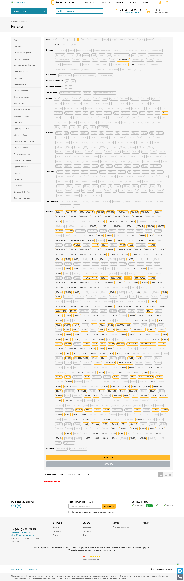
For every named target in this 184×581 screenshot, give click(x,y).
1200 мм (72, 138)
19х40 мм (119, 301)
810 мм (77, 166)
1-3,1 (157, 113)
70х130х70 (107, 419)
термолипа (60, 69)
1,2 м (163, 108)
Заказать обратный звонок (22, 532)
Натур (113, 40)
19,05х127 (68, 297)
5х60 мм (105, 405)
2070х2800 (84, 311)
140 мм (59, 142)
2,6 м (156, 118)
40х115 (132, 367)
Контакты (57, 531)
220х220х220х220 (123, 325)
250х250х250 (122, 330)
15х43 (75, 268)
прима (122, 40)
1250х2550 (92, 231)
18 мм (77, 147)
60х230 (146, 410)
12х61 (74, 235)
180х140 (128, 278)
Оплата (56, 527)
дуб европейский (121, 55)
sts (62, 201)
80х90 (121, 433)
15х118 (93, 259)
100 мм (74, 133)
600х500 (59, 410)
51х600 (135, 400)
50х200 (122, 391)
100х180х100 (61, 217)
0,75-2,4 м (109, 108)
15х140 (139, 259)
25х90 (148, 334)
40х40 (145, 372)
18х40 (112, 292)
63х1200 (93, 415)
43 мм (149, 156)
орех (58, 64)
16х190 (140, 273)
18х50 (138, 292)
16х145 (94, 273)
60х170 (128, 410)
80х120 (143, 429)
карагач (142, 55)
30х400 (93, 353)
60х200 (137, 410)
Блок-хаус (18, 122)
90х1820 (68, 438)
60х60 (67, 415)
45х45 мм (143, 382)
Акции (55, 535)
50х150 (59, 391)
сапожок (159, 201)
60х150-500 (117, 410)
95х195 (161, 438)
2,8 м (57, 122)
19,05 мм (130, 177)
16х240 (59, 278)
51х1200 (78, 400)
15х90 (151, 268)
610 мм (104, 161)
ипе (133, 55)
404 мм (132, 156)
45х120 (159, 377)
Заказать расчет (65, 2)
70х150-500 (128, 419)
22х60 (152, 325)
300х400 (162, 344)
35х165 (113, 358)
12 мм (144, 133)
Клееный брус (20, 84)
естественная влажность (84, 75)
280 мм (163, 152)
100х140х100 (122, 212)
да (67, 81)
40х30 (128, 372)
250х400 (162, 330)
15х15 (148, 259)
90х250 (96, 438)
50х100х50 (115, 386)
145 (67, 142)
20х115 (59, 316)
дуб (109, 55)
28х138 (59, 344)
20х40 (85, 320)
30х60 (110, 353)
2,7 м (163, 118)
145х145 (151, 240)
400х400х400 (110, 363)
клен (95, 60)
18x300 (115, 287)
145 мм (75, 142)
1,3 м (78, 113)
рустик (131, 40)
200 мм (59, 152)
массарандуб (138, 60)
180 (85, 147)
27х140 (76, 339)
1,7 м (135, 113)
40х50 (67, 377)
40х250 (119, 372)
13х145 (109, 235)
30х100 (82, 349)
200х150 (73, 306)
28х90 (111, 344)
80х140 (152, 429)
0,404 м (58, 103)
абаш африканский (102, 50)
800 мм (68, 166)
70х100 (66, 419)
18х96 (58, 297)
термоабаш (142, 64)
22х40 (136, 325)
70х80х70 (114, 424)
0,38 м (96, 99)
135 (139, 138)
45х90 (58, 386)
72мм (130, 191)
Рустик (141, 40)
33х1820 (146, 353)
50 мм (58, 161)
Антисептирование (121, 527)
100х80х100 (137, 217)
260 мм (136, 152)
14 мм (160, 172)
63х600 (140, 415)
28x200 (110, 339)
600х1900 (127, 405)
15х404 (59, 268)
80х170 (59, 433)
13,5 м (57, 118)
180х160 (73, 283)
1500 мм (119, 142)
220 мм (89, 152)
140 (165, 138)
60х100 (79, 410)
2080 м (73, 122)
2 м (69, 118)
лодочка (106, 201)
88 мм (59, 195)
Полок (17, 173)
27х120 (67, 339)
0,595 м (106, 103)
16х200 (149, 273)
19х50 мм (130, 301)
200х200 (97, 306)
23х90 (75, 330)
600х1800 (115, 405)
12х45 (66, 235)
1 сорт (66, 40)
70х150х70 (140, 419)
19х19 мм (87, 301)
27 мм (144, 152)
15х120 (102, 259)
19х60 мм (142, 301)
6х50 (58, 419)
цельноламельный (78, 449)
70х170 (151, 419)
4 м (159, 122)
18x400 (125, 287)
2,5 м (133, 118)
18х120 (161, 287)
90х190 (78, 438)
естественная (65, 75)
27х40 (93, 339)
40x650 (95, 367)
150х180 (138, 250)
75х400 (96, 429)
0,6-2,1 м (154, 103)
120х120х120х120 (116, 226)
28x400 (128, 339)
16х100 (67, 273)
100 (66, 133)
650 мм (122, 161)
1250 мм (103, 138)
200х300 (162, 306)
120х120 (103, 226)
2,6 (149, 118)
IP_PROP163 (156, 166)
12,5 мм (112, 172)
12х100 (103, 231)
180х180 (97, 283)
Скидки (17, 40)
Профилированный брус (25, 141)
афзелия (144, 50)
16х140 (85, 273)
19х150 (77, 301)
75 (137, 191)
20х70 (128, 320)
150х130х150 (85, 250)
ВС (89, 40)
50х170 (92, 391)
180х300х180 (95, 287)
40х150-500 (60, 372)
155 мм (140, 142)
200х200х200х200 (124, 306)
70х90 (124, 424)
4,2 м (57, 127)
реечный (137, 201)
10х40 (83, 221)
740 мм (156, 161)
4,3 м (65, 127)
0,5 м (86, 103)
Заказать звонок (130, 12)
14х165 (114, 245)
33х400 (165, 353)
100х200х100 (85, 217)
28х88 (103, 344)
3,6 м (132, 122)
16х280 (77, 278)
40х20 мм (91, 372)
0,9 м (127, 108)
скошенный (65, 206)
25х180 (104, 334)
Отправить (109, 506)
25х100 (59, 334)
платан (106, 64)
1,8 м (142, 113)
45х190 (88, 382)
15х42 (67, 268)
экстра (56, 44)
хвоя (129, 69)
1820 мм (103, 147)
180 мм (93, 147)
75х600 (105, 429)
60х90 (84, 415)
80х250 (86, 433)
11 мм (93, 133)
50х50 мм (106, 396)
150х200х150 (61, 254)
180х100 (104, 278)
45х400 (125, 382)
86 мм (95, 166)
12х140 (130, 231)
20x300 (104, 311)
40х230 (110, 372)
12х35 (58, 235)
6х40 (163, 415)
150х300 (83, 254)
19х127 (154, 297)
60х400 (59, 415)
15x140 (59, 259)
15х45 (84, 268)
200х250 (138, 306)
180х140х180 (140, 278)
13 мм (122, 138)
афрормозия (157, 50)
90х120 (139, 433)
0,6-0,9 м (123, 103)
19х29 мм (108, 301)
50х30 (161, 391)
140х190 (100, 240)
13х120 (100, 235)
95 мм (136, 166)
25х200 (123, 334)
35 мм (95, 156)
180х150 (152, 278)
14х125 (86, 245)
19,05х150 (80, 297)
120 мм (160, 133)
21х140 (76, 325)
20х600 (119, 320)
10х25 (58, 221)
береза (70, 55)
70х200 (160, 419)
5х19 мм (155, 400)
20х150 (114, 316)
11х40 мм (60, 226)
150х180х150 (150, 250)
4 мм (103, 186)
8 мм (152, 191)
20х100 (149, 311)
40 (110, 186)
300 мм (76, 156)
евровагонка (72, 201)
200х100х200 (61, 306)
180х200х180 (133, 283)
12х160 (149, 231)
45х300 (115, 382)
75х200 (69, 429)
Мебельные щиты (22, 110)
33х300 (156, 353)
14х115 (68, 245)
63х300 (122, 415)
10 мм (58, 133)
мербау (150, 60)
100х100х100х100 (87, 212)
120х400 (69, 231)
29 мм (58, 156)
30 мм (67, 156)
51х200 (98, 400)
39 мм (95, 186)
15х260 (114, 264)
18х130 (59, 292)
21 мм (75, 181)
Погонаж (18, 179)
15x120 (159, 254)
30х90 (127, 353)
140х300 (131, 240)
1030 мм (84, 133)
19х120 (133, 297)
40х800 (124, 377)
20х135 (86, 316)
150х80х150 (113, 254)
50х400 (87, 396)
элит (74, 44)
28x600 (137, 339)
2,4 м (111, 118)
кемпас (76, 60)
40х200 (101, 372)
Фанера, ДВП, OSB (22, 192)
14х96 (130, 245)
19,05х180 (91, 297)
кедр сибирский (62, 60)
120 (151, 133)
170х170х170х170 (90, 278)
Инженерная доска (22, 53)
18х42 (129, 292)
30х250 (59, 353)
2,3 (97, 118)
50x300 (84, 386)
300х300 (120, 344)
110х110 (100, 221)
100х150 (134, 212)
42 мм (141, 156)
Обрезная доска (21, 148)
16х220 (158, 273)
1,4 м (86, 113)
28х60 (95, 344)
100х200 (73, 217)
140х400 (141, 240)
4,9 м (72, 127)
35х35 (130, 358)
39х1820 (158, 358)
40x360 (68, 367)
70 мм (137, 161)
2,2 (83, 118)
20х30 (67, 320)
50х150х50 (82, 391)
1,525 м (108, 113)
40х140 (150, 367)
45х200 (97, 382)
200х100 (152, 301)
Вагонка (17, 46)
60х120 (88, 410)
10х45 (91, 221)
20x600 (122, 311)
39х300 (59, 363)
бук (78, 55)
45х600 (161, 382)
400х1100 (87, 363)
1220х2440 (80, 231)
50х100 (105, 386)
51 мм (68, 191)
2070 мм (69, 152)
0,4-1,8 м (145, 99)
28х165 (77, 344)
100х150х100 (146, 212)
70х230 (59, 424)
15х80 (143, 268)
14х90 (122, 245)
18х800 (156, 292)
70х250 (68, 424)
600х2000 (138, 405)
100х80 (126, 217)
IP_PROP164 (96, 195)
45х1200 (59, 382)
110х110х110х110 (128, 221)
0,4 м (105, 99)
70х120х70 (86, 419)
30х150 (110, 349)
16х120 (76, 273)
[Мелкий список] (170, 474)
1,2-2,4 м (68, 113)
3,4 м (117, 122)
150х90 (125, 254)
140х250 (120, 240)
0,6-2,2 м (58, 108)
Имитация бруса (21, 72)
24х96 (101, 330)
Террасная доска (21, 97)
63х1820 (103, 415)
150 (92, 142)
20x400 (113, 311)
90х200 (87, 438)
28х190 (86, 344)
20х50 (102, 320)
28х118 (156, 339)
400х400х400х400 (125, 363)
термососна (87, 69)
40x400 (77, 367)
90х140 (158, 433)
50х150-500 (69, 391)
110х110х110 (112, 221)
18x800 (143, 287)
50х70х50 (144, 396)
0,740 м (99, 108)
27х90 (101, 339)
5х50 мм (94, 405)
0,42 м (66, 103)
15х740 (126, 268)
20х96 (160, 320)
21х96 (110, 325)
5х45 (86, 405)
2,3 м (104, 118)
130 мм (131, 138)
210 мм (79, 152)
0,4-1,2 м (113, 99)
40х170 (71, 372)
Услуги (116, 523)
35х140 (103, 358)
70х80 (105, 424)
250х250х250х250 (138, 330)
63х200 (113, 415)
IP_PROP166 (61, 50)
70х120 (75, 419)
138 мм (157, 138)
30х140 (101, 349)
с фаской (148, 201)
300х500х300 (71, 349)
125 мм (93, 138)
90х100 (130, 433)
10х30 (66, 221)
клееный (84, 201)
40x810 (114, 367)
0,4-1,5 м (134, 99)
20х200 (59, 320)
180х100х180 (116, 278)
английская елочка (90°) (70, 93)
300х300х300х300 (148, 344)
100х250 (97, 217)
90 (102, 166)
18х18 (76, 292)
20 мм (150, 147)
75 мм (144, 191)
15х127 (121, 259)
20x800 (140, 311)
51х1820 (88, 400)
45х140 (69, 382)
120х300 (59, 231)
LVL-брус (18, 186)
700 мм (146, 161)
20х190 (150, 316)
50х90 (58, 400)
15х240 (104, 264)
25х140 (86, 334)
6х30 (156, 415)
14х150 (104, 245)
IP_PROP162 (103, 127)
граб (94, 55)
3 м (94, 122)
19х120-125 (143, 297)
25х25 (131, 334)
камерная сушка (105, 75)
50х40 (67, 396)
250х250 (110, 330)
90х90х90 (142, 438)
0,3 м (57, 99)
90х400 (114, 438)
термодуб (154, 64)
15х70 (117, 268)
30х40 (85, 353)
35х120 (94, 358)
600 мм (95, 161)
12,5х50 (93, 226)
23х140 (67, 330)
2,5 (127, 118)
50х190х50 (112, 391)
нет (73, 81)
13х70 (126, 235)
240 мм (108, 152)
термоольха (74, 69)
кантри (97, 40)
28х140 (68, 344)
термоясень (113, 69)
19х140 (59, 301)
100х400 (117, 217)
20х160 (123, 316)
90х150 (59, 438)
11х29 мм (153, 221)
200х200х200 (109, 306)
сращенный (62, 449)
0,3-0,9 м (66, 99)
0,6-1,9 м (144, 103)
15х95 (159, 268)
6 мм (77, 191)
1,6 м (116, 113)
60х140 (97, 410)
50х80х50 (163, 396)
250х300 (151, 330)
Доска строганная (22, 154)
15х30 (131, 264)
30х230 (161, 349)
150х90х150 (135, 254)
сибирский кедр (119, 64)
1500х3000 (141, 245)
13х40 (117, 235)
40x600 (86, 367)
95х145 (152, 438)
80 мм (58, 166)
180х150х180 (61, 283)
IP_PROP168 (69, 443)
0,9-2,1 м (135, 108)
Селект (159, 40)
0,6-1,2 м (133, 103)
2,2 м (90, 118)
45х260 (106, 382)
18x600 (134, 287)
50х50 (96, 396)
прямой (87, 93)
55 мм (76, 161)
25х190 (114, 334)
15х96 (58, 273)
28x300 (119, 339)
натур (105, 40)
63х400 (131, 415)
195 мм (141, 147)
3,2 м (101, 122)
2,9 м (65, 122)
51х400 (125, 400)
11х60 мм (82, 226)
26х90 (58, 339)
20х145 (104, 316)
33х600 (59, 358)
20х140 (95, 316)
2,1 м (76, 118)
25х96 (164, 334)
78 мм (164, 161)
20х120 (68, 316)
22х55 (144, 325)
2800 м (82, 122)
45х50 (153, 382)
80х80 (113, 433)
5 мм (152, 186)
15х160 (59, 264)
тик (122, 69)
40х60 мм (97, 377)
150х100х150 (61, 250)
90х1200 (149, 433)
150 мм (100, 142)
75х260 (78, 429)
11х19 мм (142, 221)
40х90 (133, 377)
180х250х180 (71, 287)
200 (158, 147)
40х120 (141, 367)
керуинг (86, 60)
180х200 (120, 283)
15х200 (86, 264)
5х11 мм (144, 400)
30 (153, 181)
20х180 (141, 316)
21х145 (85, 325)
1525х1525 (148, 254)
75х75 (114, 429)
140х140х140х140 (77, 240)
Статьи (85, 535)
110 (101, 133)
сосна (131, 64)
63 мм (107, 191)
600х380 (159, 405)
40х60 (87, 377)
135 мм (147, 138)
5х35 (68, 405)
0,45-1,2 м (77, 103)
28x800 (146, 339)
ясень (137, 69)
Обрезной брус (20, 135)
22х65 (160, 325)
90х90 (132, 438)
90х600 (124, 438)
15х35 (149, 264)
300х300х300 (132, 344)
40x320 (59, 367)
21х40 (94, 325)
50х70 (135, 396)
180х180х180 (109, 283)
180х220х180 (156, 283)
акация (117, 50)
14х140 (95, 245)
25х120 (68, 334)
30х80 (118, 353)
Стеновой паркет (21, 116)
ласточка (95, 201)
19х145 (68, 301)
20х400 (93, 320)
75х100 (143, 424)
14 (153, 172)
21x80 (58, 325)
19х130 (164, 297)
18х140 (68, 292)
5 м (79, 127)
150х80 (103, 254)
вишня (86, 55)
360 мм (104, 156)
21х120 (67, 325)
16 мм (103, 177)
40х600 (107, 377)
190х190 (113, 297)
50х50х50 (117, 396)
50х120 (126, 386)
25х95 (156, 334)
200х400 (73, 311)
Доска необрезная (22, 198)
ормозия (86, 64)
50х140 (147, 386)
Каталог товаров (19, 11)
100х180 (158, 212)
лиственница (123, 60)
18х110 (152, 287)
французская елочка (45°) (104, 93)
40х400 (59, 377)
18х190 (85, 292)
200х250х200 (150, 306)
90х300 (105, 438)
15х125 (112, 259)
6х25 (148, 415)
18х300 (103, 292)
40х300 (136, 372)
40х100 (123, 367)
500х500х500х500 (71, 386)
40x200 (148, 363)
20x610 (131, 311)
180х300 (83, 287)
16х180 (122, 273)
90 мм (109, 166)
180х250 (59, 287)
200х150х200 (85, 306)
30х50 (102, 353)
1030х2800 (150, 217)
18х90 (164, 292)
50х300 (59, 396)
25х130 (77, 334)
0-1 (54, 40)
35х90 (139, 358)
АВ (83, 40)
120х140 (130, 226)
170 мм (69, 147)
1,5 (92, 113)
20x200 (94, 311)
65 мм (113, 161)
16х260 (68, 278)
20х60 (110, 320)
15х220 (95, 264)
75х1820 (59, 429)
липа (112, 60)
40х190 (80, 372)
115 (117, 133)
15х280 (123, 264)
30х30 (67, 353)
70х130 (96, 419)
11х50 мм (71, 226)
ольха (159, 60)
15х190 (77, 264)
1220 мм (83, 138)
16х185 (131, 273)
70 (130, 161)
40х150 (159, 367)
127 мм (113, 138)
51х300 (116, 400)
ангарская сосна (130, 50)
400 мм (122, 156)
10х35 (74, 221)
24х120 (84, 330)
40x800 (104, 367)
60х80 (75, 415)
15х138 (130, 259)
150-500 (110, 142)
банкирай (60, 55)
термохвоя (100, 69)
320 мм (86, 156)
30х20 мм (142, 349)
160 (148, 142)
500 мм (68, 161)
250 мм (126, 152)
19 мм (122, 147)
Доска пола (19, 103)
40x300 (158, 363)
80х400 (104, 433)
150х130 (73, 250)
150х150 (97, 250)
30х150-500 (121, 349)
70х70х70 (95, 424)
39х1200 (148, 358)
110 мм (109, 133)
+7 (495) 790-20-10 (130, 10)
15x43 (67, 259)
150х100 (152, 245)
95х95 (58, 443)
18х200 (94, 292)
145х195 (161, 240)
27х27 (85, 339)
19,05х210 (102, 297)
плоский (116, 201)
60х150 (106, 410)
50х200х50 (133, 391)
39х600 (77, 363)
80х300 (95, 433)
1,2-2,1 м (58, 113)
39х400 (68, 363)
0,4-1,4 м (124, 99)
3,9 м (147, 122)
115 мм (126, 133)
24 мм (101, 181)
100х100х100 (71, 212)
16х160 (113, 273)
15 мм (84, 142)
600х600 (69, 410)
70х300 (77, 424)
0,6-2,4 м (68, 108)
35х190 (122, 358)
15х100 (84, 259)
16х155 (103, 273)
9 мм (68, 195)
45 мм (158, 156)
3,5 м (124, 122)
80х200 (68, 433)
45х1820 (78, 382)
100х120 (100, 212)
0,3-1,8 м (87, 99)
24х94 (93, 330)
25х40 (140, 334)
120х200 (150, 226)
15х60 (100, 268)
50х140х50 (157, 386)
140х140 (160, 235)
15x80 (75, 259)
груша (102, 55)
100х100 (59, 212)
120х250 (160, 226)
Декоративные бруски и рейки (27, 65)
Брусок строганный (22, 160)
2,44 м (119, 118)
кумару (103, 60)
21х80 (102, 325)
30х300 (76, 353)
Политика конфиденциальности (24, 569)
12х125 (121, 231)
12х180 (158, 231)
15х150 (156, 259)
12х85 (83, 235)
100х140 (110, 212)
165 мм (59, 147)
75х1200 (153, 424)
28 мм (153, 152)
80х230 (77, 433)
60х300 (165, 410)
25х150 (95, 334)
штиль (76, 206)
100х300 (107, 217)
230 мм (98, 152)
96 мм (144, 166)
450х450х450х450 (146, 377)
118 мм (135, 133)
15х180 (68, 264)
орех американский (71, 64)
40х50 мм (77, 377)
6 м (85, 127)
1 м (148, 108)
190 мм (132, 147)
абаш (71, 50)
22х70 (58, 330)
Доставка (57, 523)
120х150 (140, 226)
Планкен (18, 78)
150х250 (73, 254)
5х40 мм (77, 405)
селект (150, 40)
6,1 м (93, 127)
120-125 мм (61, 138)
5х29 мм (59, 405)
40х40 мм (155, 372)
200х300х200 (61, 311)
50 (165, 156)
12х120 (112, 231)
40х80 (115, 377)
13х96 (150, 235)
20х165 (132, 316)
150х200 (162, 250)
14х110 (59, 245)
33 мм (69, 186)
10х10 (160, 217)
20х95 (152, 320)
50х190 (101, 391)
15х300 (140, 264)
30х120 (92, 349)
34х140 (68, 358)
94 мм (127, 166)
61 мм (98, 191)
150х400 (93, 254)
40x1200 (139, 363)
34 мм (78, 186)
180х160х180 (85, 283)
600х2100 (149, 405)
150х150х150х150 (124, 250)
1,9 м (150, 113)
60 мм (85, 161)
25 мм (117, 152)
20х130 (77, 316)
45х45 (133, 382)
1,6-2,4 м (125, 113)
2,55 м (141, 118)
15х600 (109, 268)
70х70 (86, 424)
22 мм (84, 181)
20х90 (144, 320)
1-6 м (165, 113)
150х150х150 (109, 250)
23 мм (93, 181)
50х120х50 (136, 386)
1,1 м (156, 108)
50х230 (143, 391)
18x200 (106, 287)
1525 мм (130, 142)
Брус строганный (21, 129)
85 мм (86, 166)
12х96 (91, 235)
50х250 (152, 391)
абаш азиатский (84, 50)
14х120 (77, 245)
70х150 (117, 419)
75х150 (163, 424)
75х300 (87, 429)
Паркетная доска (21, 59)
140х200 (110, 240)
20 (158, 177)
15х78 (135, 268)
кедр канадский (155, 55)
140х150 (90, 240)
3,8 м (140, 122)
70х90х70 (133, 424)
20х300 (76, 320)
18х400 (121, 292)
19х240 (97, 301)
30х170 (132, 349)
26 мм (128, 181)
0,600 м (89, 108)
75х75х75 (123, 429)
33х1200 (136, 353)
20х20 (159, 316)
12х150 (139, 231)
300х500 (59, 349)
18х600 (146, 292)
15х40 (157, 264)
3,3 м (109, 122)
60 (83, 191)
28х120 (165, 339)
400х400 (98, 363)
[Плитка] (160, 474)
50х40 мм (77, 396)
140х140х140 (61, 240)
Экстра (65, 44)
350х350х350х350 (81, 358)
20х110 (159, 311)
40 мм (113, 156)
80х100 (134, 429)
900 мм (118, 166)
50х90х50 (68, 400)
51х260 (107, 400)
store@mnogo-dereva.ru (22, 535)
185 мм (114, 147)
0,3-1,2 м (76, 99)
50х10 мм (94, 386)
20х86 (136, 320)
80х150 (161, 429)
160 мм (156, 142)
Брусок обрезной (21, 167)
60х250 (155, 410)
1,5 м (99, 113)
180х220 (144, 283)
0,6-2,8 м (79, 108)
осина (96, 64)
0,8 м (119, 108)
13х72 (134, 235)
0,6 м (114, 103)
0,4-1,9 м (155, 99)
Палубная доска (21, 91)
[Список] (165, 474)
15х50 (92, 268)
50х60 (126, 396)
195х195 (123, 297)
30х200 (152, 349)
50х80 (154, 396)
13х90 (142, 235)
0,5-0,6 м (95, 103)
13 (129, 172)
